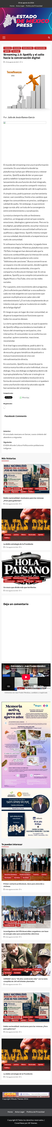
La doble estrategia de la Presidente (18, 544)
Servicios (17, 878)
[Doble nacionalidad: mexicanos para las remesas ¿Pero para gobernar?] (26, 479)
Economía (17, 48)
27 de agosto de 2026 (11, 547)
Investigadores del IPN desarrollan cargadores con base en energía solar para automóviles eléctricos (25, 932)
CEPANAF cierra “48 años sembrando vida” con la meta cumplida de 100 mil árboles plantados (25, 980)
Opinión (7, 51)
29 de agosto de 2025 (12, 62)
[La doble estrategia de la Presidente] (26, 525)
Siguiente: (23, 445)
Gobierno (37, 970)
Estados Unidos (28, 48)
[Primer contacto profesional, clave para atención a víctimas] (26, 865)
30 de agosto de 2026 (11, 504)
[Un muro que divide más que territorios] (26, 568)
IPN (18, 925)
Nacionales (32, 535)
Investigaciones (9, 925)
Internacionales (40, 48)
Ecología (22, 922)
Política (31, 492)
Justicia (16, 535)
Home (12, 6)
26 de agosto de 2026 (11, 591)
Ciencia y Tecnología (10, 922)
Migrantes (15, 492)
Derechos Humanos (20, 578)
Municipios (7, 878)
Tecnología (15, 51)
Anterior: (24, 434)
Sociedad (26, 878)
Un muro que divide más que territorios (19, 587)
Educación (31, 922)
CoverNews (19, 1123)
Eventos (36, 875)
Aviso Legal (20, 6)
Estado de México (25, 875)
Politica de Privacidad (34, 6)
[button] (4, 37)
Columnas (7, 48)
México (6, 492)
